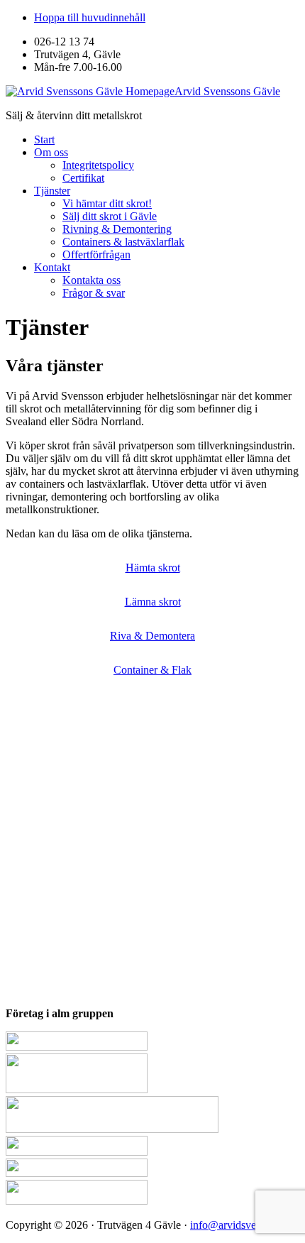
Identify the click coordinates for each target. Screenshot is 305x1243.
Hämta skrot (153, 568)
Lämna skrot (153, 602)
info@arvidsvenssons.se (244, 1225)
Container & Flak (152, 670)
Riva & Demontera (152, 636)
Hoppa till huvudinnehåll (89, 17)
